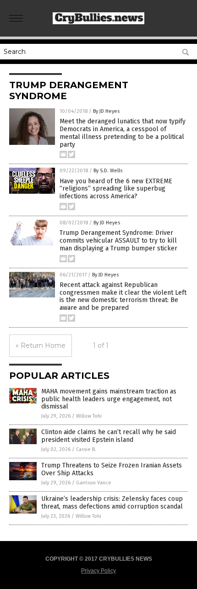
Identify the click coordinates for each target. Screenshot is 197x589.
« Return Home (41, 345)
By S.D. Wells (107, 171)
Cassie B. (86, 449)
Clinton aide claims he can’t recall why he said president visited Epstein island (108, 436)
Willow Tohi (89, 416)
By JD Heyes (106, 111)
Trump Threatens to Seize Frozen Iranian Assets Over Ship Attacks (111, 469)
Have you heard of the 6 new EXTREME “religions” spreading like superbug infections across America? (116, 189)
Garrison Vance (93, 483)
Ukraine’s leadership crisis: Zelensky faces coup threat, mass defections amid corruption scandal (112, 502)
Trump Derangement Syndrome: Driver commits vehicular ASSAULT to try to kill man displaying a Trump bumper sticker (118, 240)
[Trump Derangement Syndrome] (98, 22)
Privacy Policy (98, 571)
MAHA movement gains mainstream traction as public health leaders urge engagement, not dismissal (108, 399)
